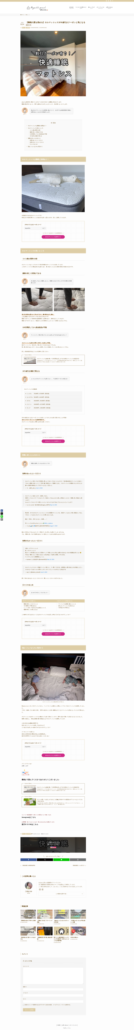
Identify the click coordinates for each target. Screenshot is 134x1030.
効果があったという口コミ (36, 140)
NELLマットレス (44, 833)
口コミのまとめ (33, 144)
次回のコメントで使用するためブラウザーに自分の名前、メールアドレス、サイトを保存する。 (48, 1004)
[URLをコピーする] (78, 859)
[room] (108, 1)
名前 (25, 986)
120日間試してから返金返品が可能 (38, 134)
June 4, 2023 (39, 488)
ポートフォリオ (73, 1025)
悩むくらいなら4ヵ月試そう (35, 146)
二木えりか (28, 891)
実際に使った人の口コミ (34, 138)
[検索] (113, 1)
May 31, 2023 (53, 505)
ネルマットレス (36, 833)
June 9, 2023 (44, 572)
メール (25, 992)
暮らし (23, 27)
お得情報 (28, 27)
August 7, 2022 (53, 526)
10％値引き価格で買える (36, 136)
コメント (26, 966)
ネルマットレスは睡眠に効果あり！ (37, 125)
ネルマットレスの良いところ (35, 128)
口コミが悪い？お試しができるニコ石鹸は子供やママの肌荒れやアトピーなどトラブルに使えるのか (60, 800)
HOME (58, 1025)
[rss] (110, 1)
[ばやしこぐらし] (35, 7)
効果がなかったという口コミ (37, 142)
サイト (24, 999)
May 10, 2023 (50, 559)
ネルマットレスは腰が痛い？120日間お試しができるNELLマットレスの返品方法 (58, 358)
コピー (44, 228)
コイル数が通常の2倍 (35, 130)
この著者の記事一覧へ (61, 893)
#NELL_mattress (48, 523)
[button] (28, 859)
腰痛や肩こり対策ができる (36, 132)
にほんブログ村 (25, 774)
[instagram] (106, 1)
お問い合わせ (65, 1025)
